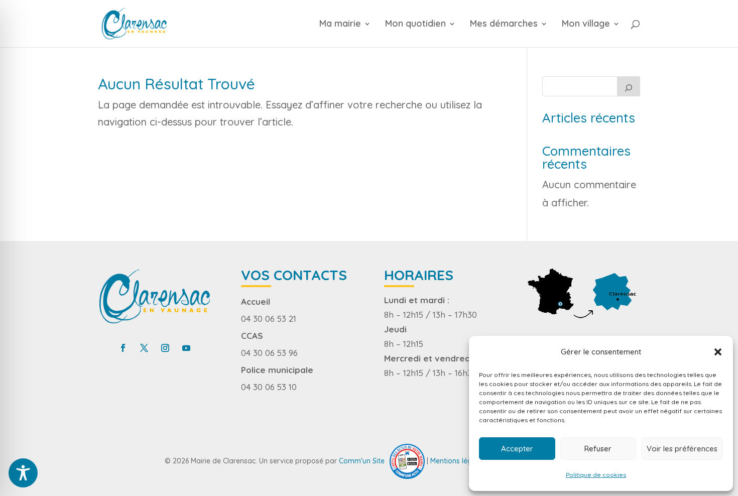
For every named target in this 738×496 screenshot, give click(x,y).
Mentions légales (457, 460)
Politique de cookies (596, 474)
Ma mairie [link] (340, 24)
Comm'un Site (362, 460)
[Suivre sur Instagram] (165, 348)
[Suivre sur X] (144, 348)
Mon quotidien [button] (415, 24)
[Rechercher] (628, 86)
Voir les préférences (682, 448)
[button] (718, 352)
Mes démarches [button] (504, 24)
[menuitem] (350, 33)
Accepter (517, 448)
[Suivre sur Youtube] (186, 348)
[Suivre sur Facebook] (123, 348)
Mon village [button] (586, 24)
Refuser (597, 448)
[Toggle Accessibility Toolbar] (23, 472)
